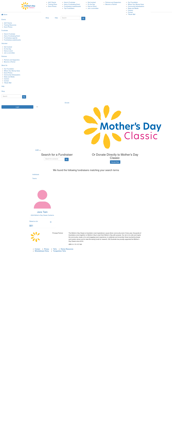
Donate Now (115, 162)
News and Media (9, 77)
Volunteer (4, 43)
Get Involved (8, 47)
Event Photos (8, 27)
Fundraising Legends (10, 38)
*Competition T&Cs (59, 251)
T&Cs (55, 249)
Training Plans (52, 4)
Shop (3, 91)
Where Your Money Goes (12, 71)
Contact (6, 81)
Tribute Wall (7, 83)
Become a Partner (9, 62)
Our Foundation (9, 69)
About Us (4, 65)
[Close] (40, 150)
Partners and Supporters (12, 60)
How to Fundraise (9, 34)
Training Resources (10, 25)
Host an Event (92, 6)
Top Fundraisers (69, 8)
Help (2, 86)
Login (17, 107)
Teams (34, 178)
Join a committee (9, 53)
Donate (67, 103)
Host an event (8, 51)
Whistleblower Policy (42, 251)
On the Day (7, 49)
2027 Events (8, 23)
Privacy (46, 249)
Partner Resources (67, 249)
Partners (4, 56)
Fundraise (4, 30)
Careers (6, 79)
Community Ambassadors (12, 75)
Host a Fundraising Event (12, 36)
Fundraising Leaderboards (12, 40)
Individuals (35, 174)
